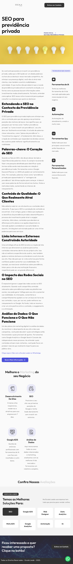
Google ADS (28, 512)
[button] (68, 559)
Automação (45, 524)
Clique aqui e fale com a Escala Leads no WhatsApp (21, 353)
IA (62, 524)
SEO (10, 512)
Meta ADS (10, 524)
